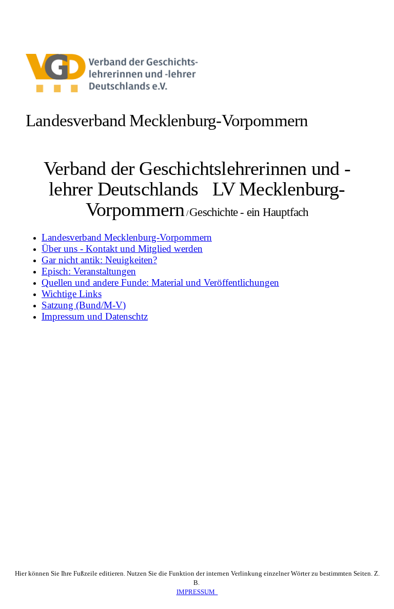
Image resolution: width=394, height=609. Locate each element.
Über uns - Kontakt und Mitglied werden (122, 248)
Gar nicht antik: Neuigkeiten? (99, 259)
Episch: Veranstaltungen (89, 271)
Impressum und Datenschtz (95, 316)
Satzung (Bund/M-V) (84, 305)
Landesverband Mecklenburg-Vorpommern (127, 237)
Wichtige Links (72, 293)
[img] (119, 73)
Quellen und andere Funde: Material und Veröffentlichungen (160, 282)
